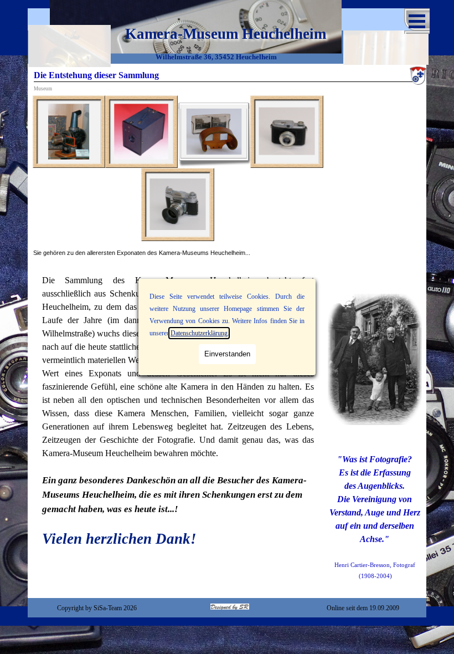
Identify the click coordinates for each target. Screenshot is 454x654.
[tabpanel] (178, 252)
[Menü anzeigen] (417, 21)
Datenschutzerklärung (199, 333)
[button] (69, 131)
